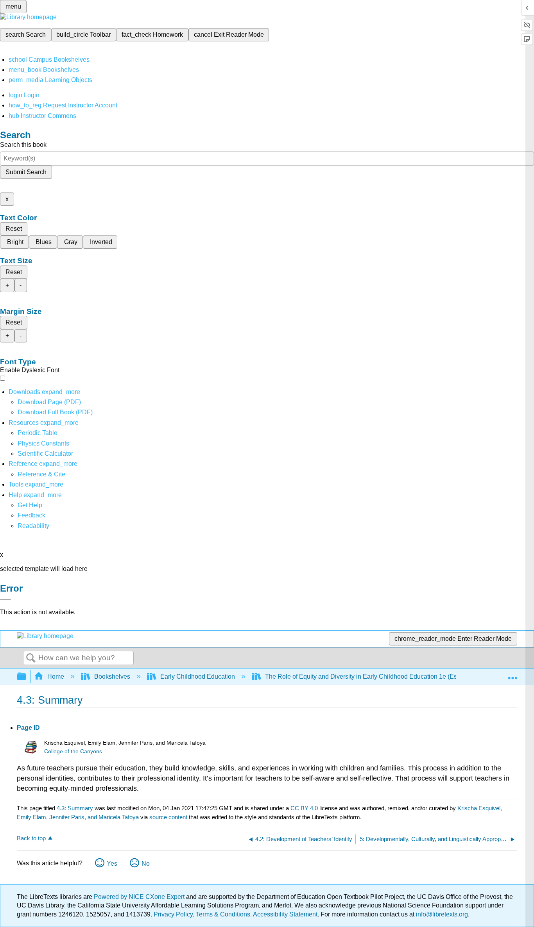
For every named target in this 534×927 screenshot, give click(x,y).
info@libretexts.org (441, 914)
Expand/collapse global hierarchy (26, 677)
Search (31, 658)
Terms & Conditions (223, 914)
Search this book (23, 144)
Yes (112, 863)
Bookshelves (112, 676)
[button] (31, 515)
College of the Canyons (73, 751)
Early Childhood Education (198, 676)
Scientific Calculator (45, 453)
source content (168, 817)
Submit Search (26, 172)
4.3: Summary (75, 808)
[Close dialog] (5, 599)
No (146, 863)
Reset (13, 228)
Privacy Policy (173, 914)
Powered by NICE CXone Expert (140, 896)
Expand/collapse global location (512, 674)
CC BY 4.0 (304, 808)
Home (56, 676)
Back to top (31, 838)
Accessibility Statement (285, 914)
